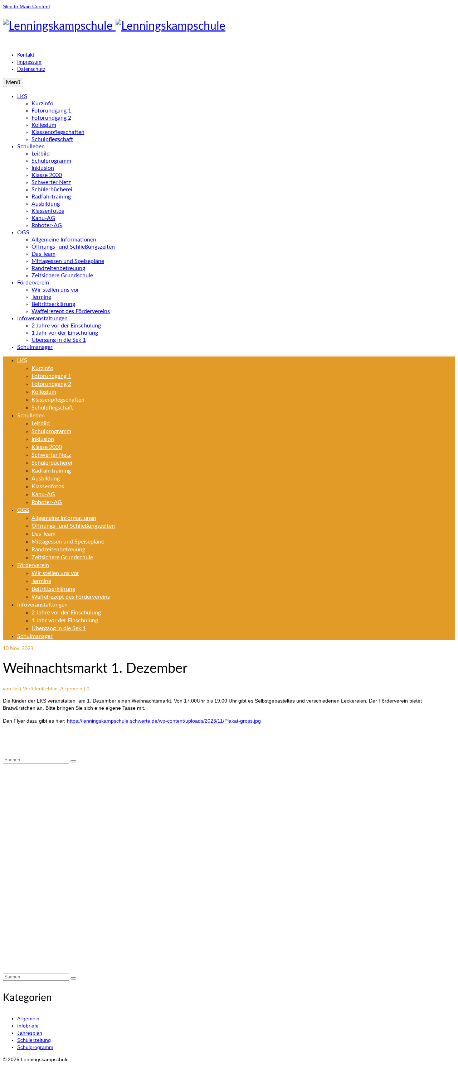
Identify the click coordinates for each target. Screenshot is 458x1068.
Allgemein (71, 688)
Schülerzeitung (34, 1040)
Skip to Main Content (26, 6)
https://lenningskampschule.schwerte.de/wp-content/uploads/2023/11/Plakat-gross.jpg (164, 721)
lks (16, 688)
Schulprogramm (35, 1047)
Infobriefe (28, 1026)
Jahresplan (29, 1033)
